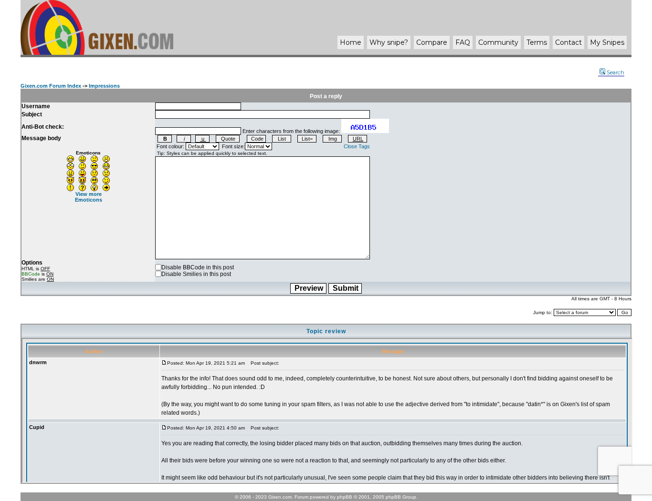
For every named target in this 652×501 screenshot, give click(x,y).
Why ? (388, 42)
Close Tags (357, 146)
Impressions (104, 86)
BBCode (30, 273)
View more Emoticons (88, 197)
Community (498, 42)
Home (350, 42)
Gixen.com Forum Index (51, 86)
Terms (536, 42)
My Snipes (607, 42)
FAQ (462, 42)
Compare (431, 42)
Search (615, 72)
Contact (568, 42)
